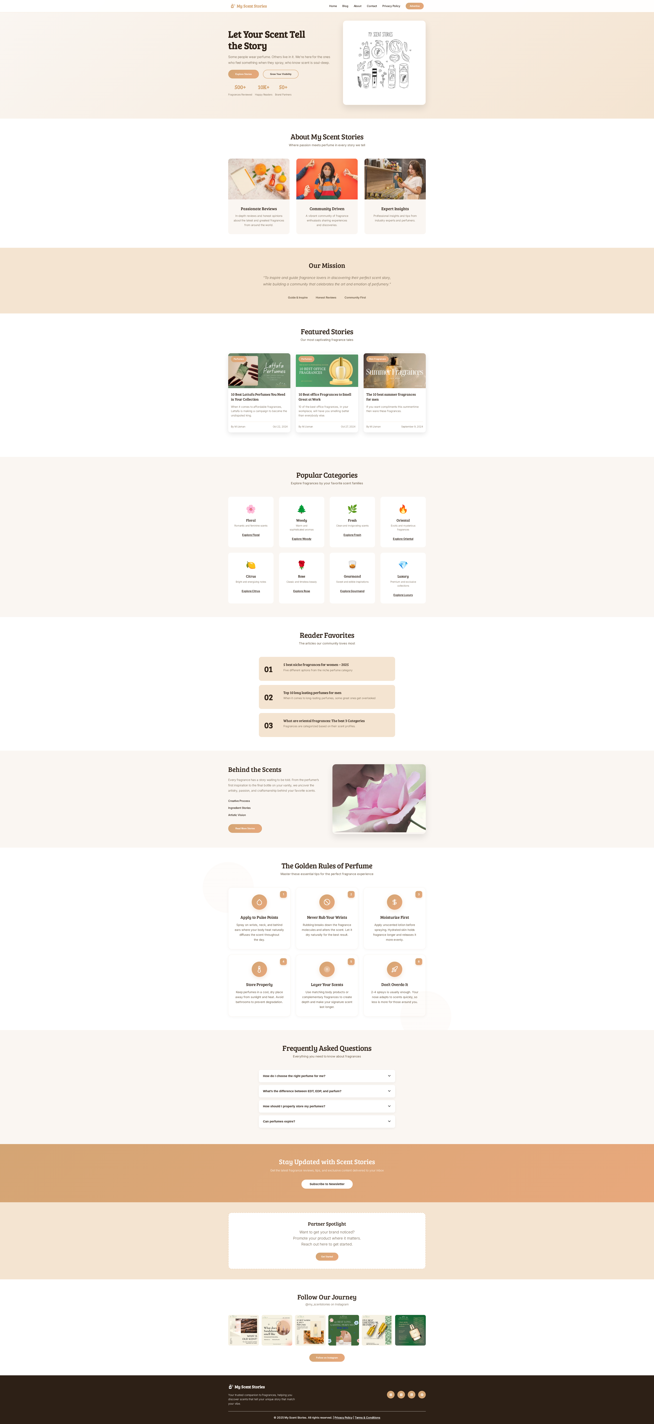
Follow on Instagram (327, 1357)
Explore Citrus (251, 591)
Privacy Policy (391, 6)
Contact (372, 6)
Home (333, 6)
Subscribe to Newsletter (327, 1184)
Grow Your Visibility (280, 74)
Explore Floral (251, 535)
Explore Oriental (403, 538)
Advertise (415, 6)
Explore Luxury (403, 595)
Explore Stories (243, 74)
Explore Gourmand (352, 591)
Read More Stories (245, 828)
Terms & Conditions (367, 1417)
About (358, 6)
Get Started (327, 1256)
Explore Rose (301, 591)
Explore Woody (302, 538)
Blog (345, 6)
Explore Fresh (352, 535)
